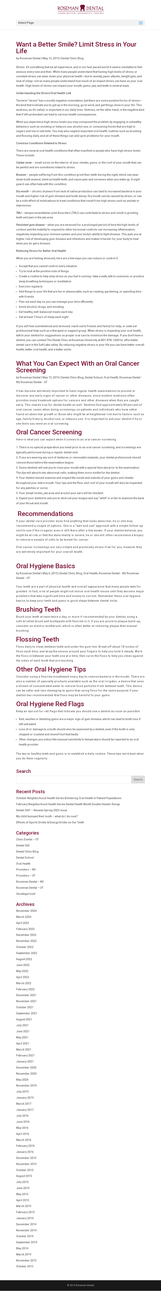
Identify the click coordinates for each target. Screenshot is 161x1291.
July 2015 (22, 1182)
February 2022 (25, 989)
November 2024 (26, 910)
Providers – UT (25, 875)
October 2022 (24, 947)
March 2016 (23, 1140)
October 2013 (24, 1266)
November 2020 (26, 1073)
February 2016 (25, 1145)
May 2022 (22, 971)
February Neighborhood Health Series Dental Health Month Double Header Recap (68, 804)
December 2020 (26, 1067)
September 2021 (26, 1013)
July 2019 (22, 1091)
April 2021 (22, 1043)
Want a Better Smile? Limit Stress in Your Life (76, 47)
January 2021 (25, 1061)
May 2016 (22, 1127)
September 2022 (26, 953)
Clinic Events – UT (27, 839)
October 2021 (24, 1007)
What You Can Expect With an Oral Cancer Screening (77, 366)
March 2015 (23, 1206)
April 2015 (22, 1200)
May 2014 (22, 1248)
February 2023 (25, 929)
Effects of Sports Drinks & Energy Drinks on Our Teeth (50, 822)
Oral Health (111, 377)
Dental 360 (22, 845)
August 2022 (24, 959)
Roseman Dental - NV (112, 573)
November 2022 (26, 941)
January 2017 (25, 1109)
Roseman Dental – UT (29, 887)
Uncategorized (25, 893)
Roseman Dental (30, 58)
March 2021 (23, 1049)
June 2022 (22, 965)
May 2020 (22, 1079)
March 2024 (23, 916)
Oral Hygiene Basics (45, 566)
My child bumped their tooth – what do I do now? (47, 816)
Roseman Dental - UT (34, 382)
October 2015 (24, 1170)
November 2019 (26, 1085)
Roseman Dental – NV (30, 881)
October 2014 (24, 1236)
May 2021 (22, 1037)
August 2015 (24, 1176)
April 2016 (22, 1133)
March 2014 (23, 1254)
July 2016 (22, 1115)
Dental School (94, 377)
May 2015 (22, 1194)
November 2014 (26, 1230)
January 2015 (25, 1218)
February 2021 (25, 1055)
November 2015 (26, 1164)
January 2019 (25, 1097)
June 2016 (22, 1121)
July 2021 (22, 1025)
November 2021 (26, 1001)
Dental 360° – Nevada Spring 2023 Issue (41, 810)
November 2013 (26, 1260)
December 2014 (26, 1224)
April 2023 (22, 923)
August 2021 (24, 1019)
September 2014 (26, 1242)
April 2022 (22, 977)
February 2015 (25, 1212)
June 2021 (22, 1031)
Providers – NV (26, 869)
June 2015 (22, 1188)
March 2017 (23, 1103)
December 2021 (26, 995)
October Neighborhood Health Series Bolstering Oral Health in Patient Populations (69, 798)
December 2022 (26, 934)
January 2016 (25, 1151)
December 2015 (26, 1158)
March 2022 (23, 983)
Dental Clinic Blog (72, 58)
